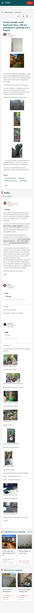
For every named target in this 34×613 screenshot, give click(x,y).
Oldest (9, 196)
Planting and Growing (10, 180)
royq (19, 561)
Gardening (21, 178)
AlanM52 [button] (9, 323)
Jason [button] (9, 202)
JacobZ (5, 595)
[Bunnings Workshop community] (7, 3)
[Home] (2, 12)
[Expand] (17, 303)
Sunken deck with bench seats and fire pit (9, 553)
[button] (5, 34)
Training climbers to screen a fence (24, 552)
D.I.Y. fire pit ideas (22, 241)
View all (30, 531)
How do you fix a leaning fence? (8, 590)
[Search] (1, 7)
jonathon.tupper (7, 559)
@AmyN (7, 209)
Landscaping (23, 180)
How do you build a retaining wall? (24, 590)
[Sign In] (29, 3)
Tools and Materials (10, 178)
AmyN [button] (9, 33)
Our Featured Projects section (18, 243)
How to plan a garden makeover (13, 226)
